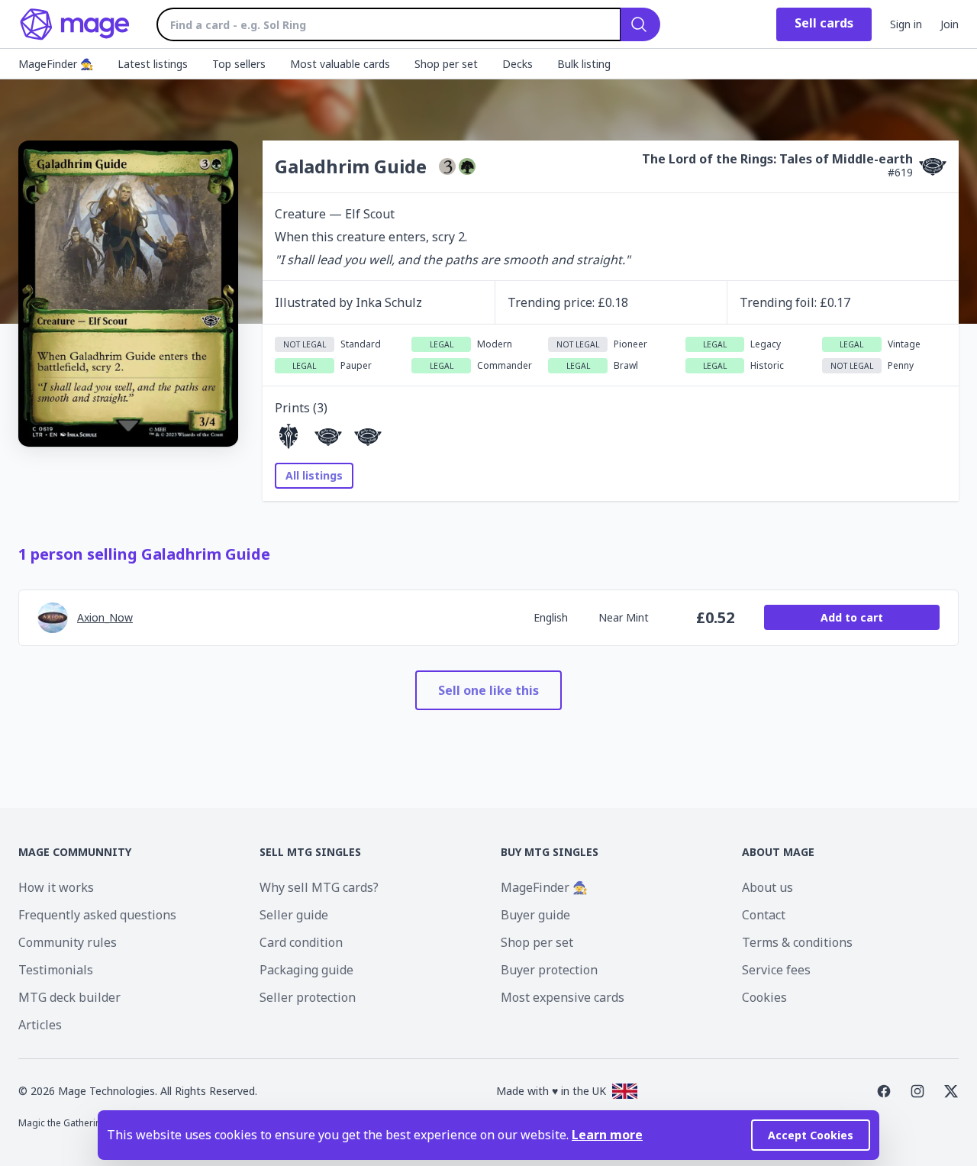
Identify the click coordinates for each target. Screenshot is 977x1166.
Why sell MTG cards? (319, 887)
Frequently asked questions (97, 914)
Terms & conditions (797, 942)
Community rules (67, 942)
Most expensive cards (562, 997)
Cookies (764, 997)
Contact (763, 914)
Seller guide (294, 914)
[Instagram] (917, 1091)
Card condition (301, 942)
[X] (951, 1091)
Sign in (906, 24)
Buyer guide (535, 914)
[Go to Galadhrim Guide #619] (328, 437)
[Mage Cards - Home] (75, 24)
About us (767, 887)
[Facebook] (884, 1091)
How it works (56, 887)
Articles (40, 1024)
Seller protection (308, 997)
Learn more (607, 1134)
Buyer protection (549, 969)
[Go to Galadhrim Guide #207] (288, 437)
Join (949, 24)
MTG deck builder (69, 997)
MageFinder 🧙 (544, 887)
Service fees (776, 969)
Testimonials (55, 969)
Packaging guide (306, 969)
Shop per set (537, 942)
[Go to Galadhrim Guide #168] (368, 437)
